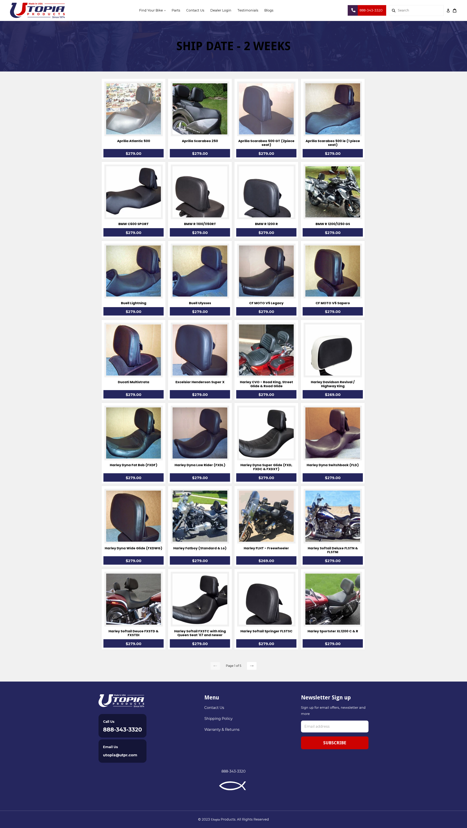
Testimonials (247, 10)
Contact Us (195, 10)
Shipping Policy (218, 718)
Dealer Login (220, 10)
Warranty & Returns (222, 729)
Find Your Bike (153, 10)
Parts (176, 10)
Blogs (268, 10)
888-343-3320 (122, 729)
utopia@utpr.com (120, 755)
